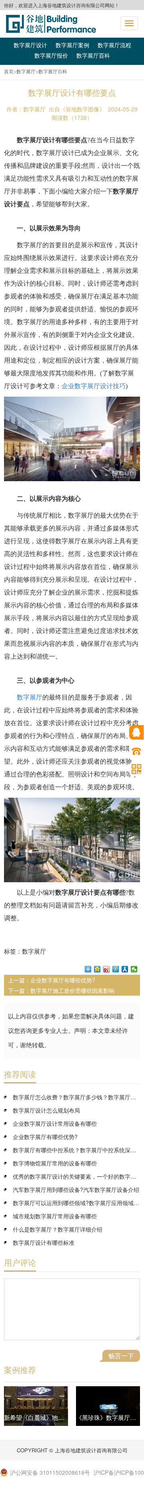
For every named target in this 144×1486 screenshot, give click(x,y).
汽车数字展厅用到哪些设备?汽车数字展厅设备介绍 (76, 1190)
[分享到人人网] (125, 969)
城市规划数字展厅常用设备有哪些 (55, 1216)
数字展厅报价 (51, 55)
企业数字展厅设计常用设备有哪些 (55, 1123)
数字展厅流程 (114, 45)
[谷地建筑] (51, 24)
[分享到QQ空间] (97, 969)
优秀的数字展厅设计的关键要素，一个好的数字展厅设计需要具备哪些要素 (76, 1176)
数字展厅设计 (30, 45)
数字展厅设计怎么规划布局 (46, 1110)
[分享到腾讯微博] (115, 969)
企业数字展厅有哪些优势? (62, 980)
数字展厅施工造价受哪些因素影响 (72, 990)
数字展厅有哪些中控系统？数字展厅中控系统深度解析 (76, 1150)
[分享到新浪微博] (106, 969)
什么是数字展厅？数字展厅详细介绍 (57, 1229)
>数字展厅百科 (51, 71)
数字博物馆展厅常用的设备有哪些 (55, 1163)
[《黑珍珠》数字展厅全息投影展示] (108, 1406)
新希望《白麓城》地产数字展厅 (46, 1417)
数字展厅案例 (72, 45)
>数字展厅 (25, 71)
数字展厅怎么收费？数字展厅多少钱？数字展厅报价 (76, 1097)
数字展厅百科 (93, 55)
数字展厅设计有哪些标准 (43, 1242)
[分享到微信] (134, 969)
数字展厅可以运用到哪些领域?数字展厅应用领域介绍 (76, 1203)
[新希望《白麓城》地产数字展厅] (36, 1406)
